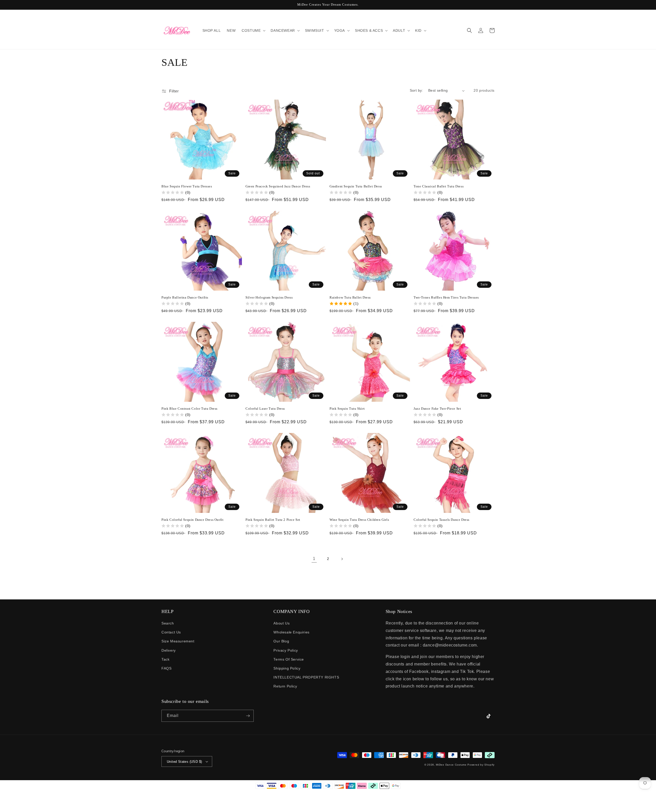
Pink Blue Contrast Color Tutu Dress (189, 408)
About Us (281, 623)
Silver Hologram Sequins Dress (269, 297)
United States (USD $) (184, 762)
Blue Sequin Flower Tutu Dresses (186, 186)
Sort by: (416, 90)
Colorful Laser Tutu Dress (265, 408)
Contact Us (171, 632)
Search (167, 623)
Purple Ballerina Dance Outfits (184, 297)
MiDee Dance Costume (451, 764)
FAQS (166, 668)
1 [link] (314, 558)
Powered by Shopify (481, 764)
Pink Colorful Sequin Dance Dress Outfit (192, 520)
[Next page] (341, 559)
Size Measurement (177, 641)
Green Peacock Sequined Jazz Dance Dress (277, 186)
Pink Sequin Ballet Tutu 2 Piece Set (272, 520)
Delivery (168, 650)
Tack (165, 659)
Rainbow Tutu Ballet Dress (350, 297)
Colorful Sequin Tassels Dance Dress (441, 520)
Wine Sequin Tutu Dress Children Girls (359, 520)
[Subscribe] (247, 716)
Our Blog (281, 641)
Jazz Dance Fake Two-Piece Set (437, 408)
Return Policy (285, 686)
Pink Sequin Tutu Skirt (347, 408)
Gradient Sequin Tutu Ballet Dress (356, 186)
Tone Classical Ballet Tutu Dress (439, 186)
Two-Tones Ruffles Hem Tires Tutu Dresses (446, 297)
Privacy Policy (285, 650)
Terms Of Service (288, 659)
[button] (253, 30)
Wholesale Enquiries (291, 632)
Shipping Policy (286, 668)
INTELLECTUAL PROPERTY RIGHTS (306, 677)
